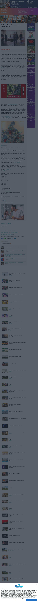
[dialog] (19, 592)
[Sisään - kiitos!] (36, 584)
